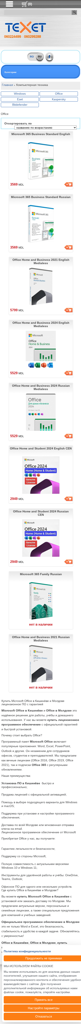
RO (32, 56)
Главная (7, 85)
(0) (30, 4)
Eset (20, 99)
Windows (20, 93)
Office (59, 93)
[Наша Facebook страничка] (49, 57)
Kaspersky (59, 99)
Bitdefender (19, 104)
